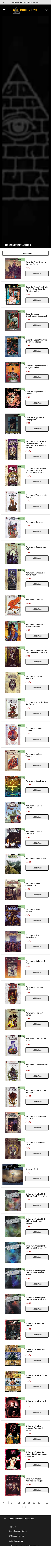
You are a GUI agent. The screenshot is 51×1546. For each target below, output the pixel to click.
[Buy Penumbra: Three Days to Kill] (12, 1071)
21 (47, 1503)
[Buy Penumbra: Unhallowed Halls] (12, 1148)
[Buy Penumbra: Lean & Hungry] (12, 734)
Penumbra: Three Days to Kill (37, 1065)
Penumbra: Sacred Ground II (34, 832)
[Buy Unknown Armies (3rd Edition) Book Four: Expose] (12, 1226)
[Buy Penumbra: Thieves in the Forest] (12, 501)
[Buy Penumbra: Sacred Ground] (12, 812)
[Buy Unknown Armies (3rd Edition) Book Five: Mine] (12, 1200)
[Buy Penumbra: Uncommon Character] (12, 1122)
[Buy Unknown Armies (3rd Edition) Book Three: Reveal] (12, 1278)
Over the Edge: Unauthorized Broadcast (36, 315)
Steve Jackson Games (18, 1531)
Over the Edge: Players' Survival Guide (36, 263)
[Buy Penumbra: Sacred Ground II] (12, 838)
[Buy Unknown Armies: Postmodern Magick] (12, 1485)
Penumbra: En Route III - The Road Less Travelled (36, 651)
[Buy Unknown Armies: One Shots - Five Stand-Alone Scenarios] (12, 1459)
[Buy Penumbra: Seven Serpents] (12, 915)
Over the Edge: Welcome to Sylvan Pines (37, 366)
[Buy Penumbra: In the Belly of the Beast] (12, 708)
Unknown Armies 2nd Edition (35, 1350)
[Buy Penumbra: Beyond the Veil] (12, 553)
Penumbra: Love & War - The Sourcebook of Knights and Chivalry (36, 470)
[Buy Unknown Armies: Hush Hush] (12, 1407)
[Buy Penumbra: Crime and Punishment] (12, 579)
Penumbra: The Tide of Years (36, 1039)
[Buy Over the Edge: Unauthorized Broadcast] (12, 320)
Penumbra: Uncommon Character (36, 1117)
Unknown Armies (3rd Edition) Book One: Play (36, 1247)
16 (29, 1503)
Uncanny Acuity (32, 1169)
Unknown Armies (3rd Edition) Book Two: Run (36, 1298)
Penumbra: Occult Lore (36, 781)
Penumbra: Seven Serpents (33, 910)
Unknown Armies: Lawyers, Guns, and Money (34, 1428)
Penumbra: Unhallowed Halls (36, 1143)
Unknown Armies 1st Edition (35, 1324)
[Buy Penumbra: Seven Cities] (12, 864)
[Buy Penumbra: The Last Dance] (12, 1019)
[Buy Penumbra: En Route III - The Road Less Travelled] (12, 657)
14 (19, 1503)
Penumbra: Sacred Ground (34, 806)
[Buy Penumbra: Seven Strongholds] (12, 941)
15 (24, 1503)
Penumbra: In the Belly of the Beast (37, 703)
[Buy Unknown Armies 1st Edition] (12, 1330)
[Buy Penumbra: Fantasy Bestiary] (12, 682)
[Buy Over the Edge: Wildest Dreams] (12, 398)
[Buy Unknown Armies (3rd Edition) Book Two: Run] (12, 1304)
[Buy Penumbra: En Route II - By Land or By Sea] (12, 631)
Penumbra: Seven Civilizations (33, 884)
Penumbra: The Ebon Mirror (35, 988)
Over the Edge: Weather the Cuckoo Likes (36, 341)
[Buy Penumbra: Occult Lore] (12, 786)
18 (39, 1503)
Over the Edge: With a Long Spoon (35, 418)
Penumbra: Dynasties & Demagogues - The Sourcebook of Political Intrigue (36, 444)
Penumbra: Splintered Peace (35, 962)
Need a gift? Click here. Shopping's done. (25, 2)
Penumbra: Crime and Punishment (35, 573)
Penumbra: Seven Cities (36, 858)
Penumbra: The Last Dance (34, 1014)
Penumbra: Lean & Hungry (34, 729)
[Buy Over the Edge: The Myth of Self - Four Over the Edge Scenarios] (12, 294)
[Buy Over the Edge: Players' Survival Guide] (12, 268)
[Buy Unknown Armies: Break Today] (12, 1381)
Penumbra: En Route (34, 599)
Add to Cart (37, 273)
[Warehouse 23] (25, 10)
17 (34, 1503)
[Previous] (4, 1503)
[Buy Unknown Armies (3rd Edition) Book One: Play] (12, 1252)
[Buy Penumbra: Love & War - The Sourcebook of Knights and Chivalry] (12, 475)
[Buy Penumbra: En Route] (12, 605)
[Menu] (3, 10)
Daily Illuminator (16, 1541)
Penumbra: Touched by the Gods (36, 1091)
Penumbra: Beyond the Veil (36, 548)
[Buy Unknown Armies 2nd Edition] (12, 1355)
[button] (46, 10)
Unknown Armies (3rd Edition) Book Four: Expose (35, 1221)
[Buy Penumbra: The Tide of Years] (12, 1045)
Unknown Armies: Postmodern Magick (34, 1479)
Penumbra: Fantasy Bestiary (34, 677)
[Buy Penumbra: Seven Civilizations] (12, 889)
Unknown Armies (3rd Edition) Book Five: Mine (36, 1195)
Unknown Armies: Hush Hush (36, 1402)
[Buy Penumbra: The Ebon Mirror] (12, 993)
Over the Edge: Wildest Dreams (36, 392)
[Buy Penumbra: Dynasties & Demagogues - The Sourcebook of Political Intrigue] (12, 449)
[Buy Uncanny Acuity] (12, 1174)
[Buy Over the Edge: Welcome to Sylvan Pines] (12, 372)
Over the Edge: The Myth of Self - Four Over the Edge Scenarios (37, 289)
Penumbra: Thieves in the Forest (37, 496)
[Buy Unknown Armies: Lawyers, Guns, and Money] (12, 1433)
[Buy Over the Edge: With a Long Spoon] (12, 424)
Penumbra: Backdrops (35, 522)
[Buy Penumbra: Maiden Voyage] (12, 760)
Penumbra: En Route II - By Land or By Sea (36, 625)
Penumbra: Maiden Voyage (34, 755)
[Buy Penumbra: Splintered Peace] (12, 967)
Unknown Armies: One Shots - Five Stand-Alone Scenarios (36, 1454)
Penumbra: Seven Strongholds (33, 936)
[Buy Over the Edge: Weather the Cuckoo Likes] (12, 346)
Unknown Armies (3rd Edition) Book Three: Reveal (35, 1272)
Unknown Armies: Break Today (36, 1376)
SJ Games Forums (16, 1536)
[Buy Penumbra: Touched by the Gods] (12, 1097)
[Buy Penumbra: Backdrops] (12, 527)
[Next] (27, 1507)
